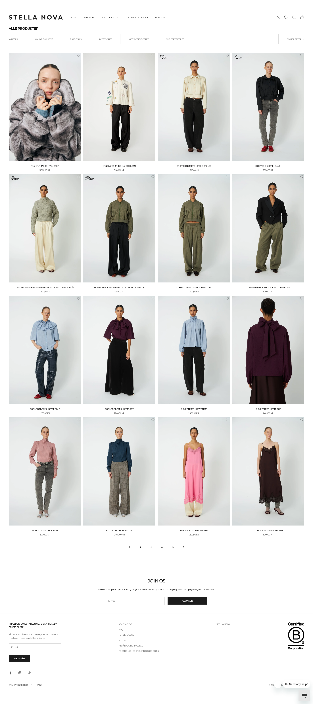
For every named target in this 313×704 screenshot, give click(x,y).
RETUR (122, 640)
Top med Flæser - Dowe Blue (45, 409)
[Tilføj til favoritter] (78, 55)
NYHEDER (89, 17)
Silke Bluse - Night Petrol (119, 530)
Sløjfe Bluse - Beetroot (268, 409)
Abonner (187, 600)
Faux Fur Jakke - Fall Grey (45, 166)
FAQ (120, 629)
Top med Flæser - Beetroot (119, 409)
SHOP (73, 17)
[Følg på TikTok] (29, 673)
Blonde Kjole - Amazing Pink (193, 530)
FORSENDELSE (126, 634)
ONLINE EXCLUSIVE (110, 17)
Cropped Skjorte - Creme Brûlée (194, 166)
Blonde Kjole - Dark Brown (268, 530)
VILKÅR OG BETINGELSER (131, 645)
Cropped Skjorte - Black (268, 166)
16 (173, 547)
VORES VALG (161, 17)
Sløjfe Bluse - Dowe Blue (194, 409)
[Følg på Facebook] (10, 673)
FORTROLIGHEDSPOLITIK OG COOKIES (138, 651)
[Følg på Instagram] (20, 673)
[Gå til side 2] (183, 547)
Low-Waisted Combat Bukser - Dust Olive (268, 287)
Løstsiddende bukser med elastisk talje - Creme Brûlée (45, 287)
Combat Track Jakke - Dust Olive (193, 287)
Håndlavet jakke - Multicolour (119, 166)
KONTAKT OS (125, 624)
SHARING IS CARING (138, 17)
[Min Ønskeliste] (286, 17)
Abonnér (19, 658)
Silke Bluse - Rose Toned (44, 530)
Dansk (40, 685)
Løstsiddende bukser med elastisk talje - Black (119, 287)
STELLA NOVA (223, 624)
